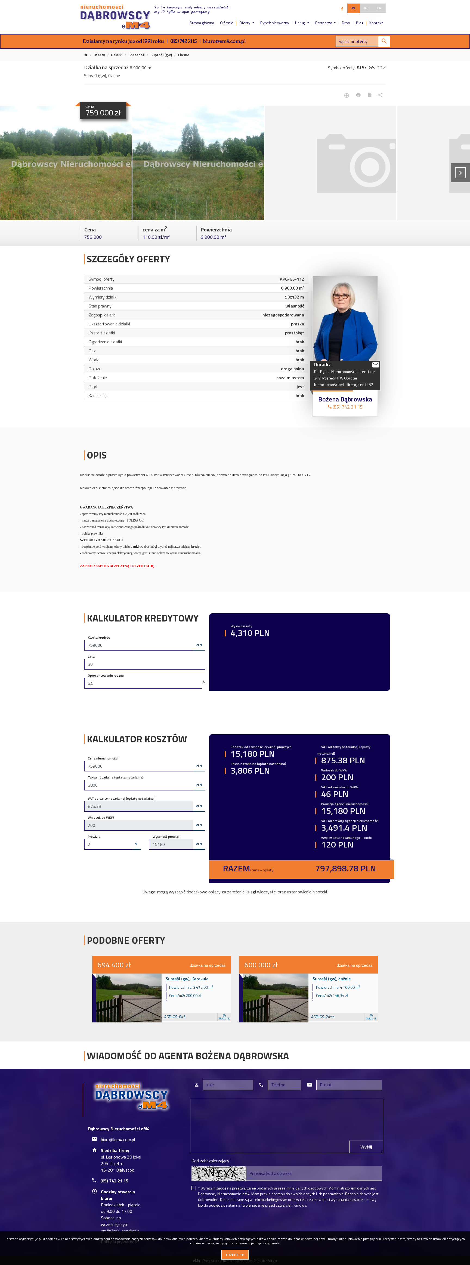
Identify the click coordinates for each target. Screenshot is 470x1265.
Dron (346, 23)
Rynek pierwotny (274, 23)
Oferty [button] (245, 23)
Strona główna (202, 23)
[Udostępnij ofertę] (380, 95)
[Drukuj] (358, 95)
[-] (66, 163)
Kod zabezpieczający (210, 1160)
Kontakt (376, 23)
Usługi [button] (300, 23)
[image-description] (331, 163)
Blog (359, 23)
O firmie (226, 23)
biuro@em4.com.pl (224, 40)
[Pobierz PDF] (369, 95)
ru (366, 8)
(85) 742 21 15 (183, 40)
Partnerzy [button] (324, 23)
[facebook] (342, 9)
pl (353, 8)
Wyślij (366, 1147)
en (379, 8)
